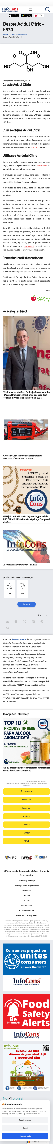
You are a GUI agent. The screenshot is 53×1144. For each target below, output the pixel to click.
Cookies (26, 895)
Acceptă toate (25, 1136)
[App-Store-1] (26, 15)
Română (34, 1142)
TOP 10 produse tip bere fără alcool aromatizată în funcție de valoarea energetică (26, 769)
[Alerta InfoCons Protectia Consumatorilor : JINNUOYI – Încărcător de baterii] (26, 430)
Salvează (26, 604)
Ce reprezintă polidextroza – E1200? (20, 564)
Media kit (26, 890)
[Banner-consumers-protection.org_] (26, 967)
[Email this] (7, 622)
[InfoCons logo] (10, 9)
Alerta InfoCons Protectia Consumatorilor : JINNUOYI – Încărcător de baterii (23, 457)
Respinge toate (25, 1120)
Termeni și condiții (26, 880)
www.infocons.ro (19, 639)
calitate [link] (33, 147)
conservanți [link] (29, 246)
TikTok (26, 841)
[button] (30, 9)
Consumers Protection (16, 781)
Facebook (26, 799)
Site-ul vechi (26, 905)
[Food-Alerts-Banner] (26, 1017)
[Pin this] (42, 622)
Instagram (26, 808)
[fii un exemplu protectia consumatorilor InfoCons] (26, 1067)
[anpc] (11, 858)
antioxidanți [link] (42, 165)
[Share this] (16, 622)
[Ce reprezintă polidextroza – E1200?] (26, 546)
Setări (25, 1128)
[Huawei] (39, 15)
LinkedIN (26, 824)
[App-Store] (14, 15)
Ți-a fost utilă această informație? (18, 577)
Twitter (26, 833)
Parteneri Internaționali (26, 915)
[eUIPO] (42, 858)
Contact (26, 900)
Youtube (26, 816)
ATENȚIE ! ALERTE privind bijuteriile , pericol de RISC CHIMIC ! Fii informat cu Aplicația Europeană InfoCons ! (26, 519)
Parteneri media (26, 910)
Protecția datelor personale (26, 885)
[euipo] (26, 858)
